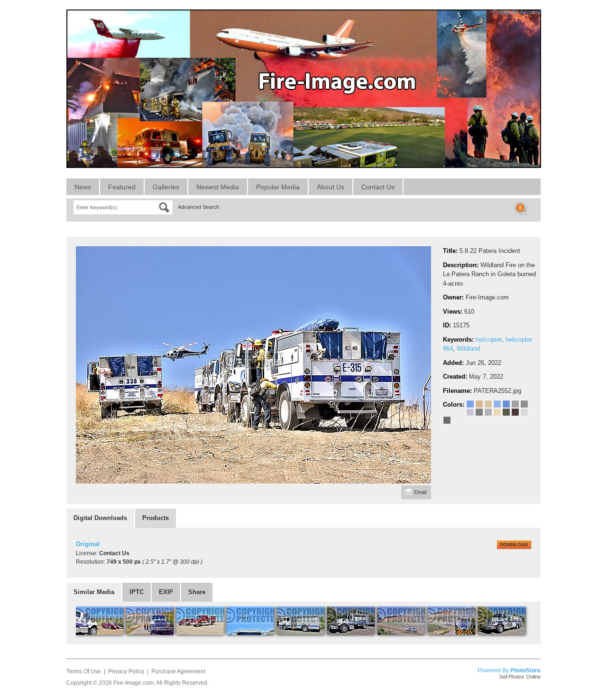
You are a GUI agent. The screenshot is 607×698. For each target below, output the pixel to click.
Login (478, 12)
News (82, 187)
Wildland (468, 348)
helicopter (489, 339)
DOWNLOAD (514, 544)
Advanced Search (198, 207)
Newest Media (217, 187)
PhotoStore (525, 670)
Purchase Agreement (178, 671)
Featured (122, 187)
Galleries (166, 187)
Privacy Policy (126, 671)
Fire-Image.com (133, 682)
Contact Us (378, 187)
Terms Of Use (83, 671)
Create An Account (517, 12)
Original (88, 544)
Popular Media (278, 187)
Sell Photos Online (520, 676)
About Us (330, 187)
